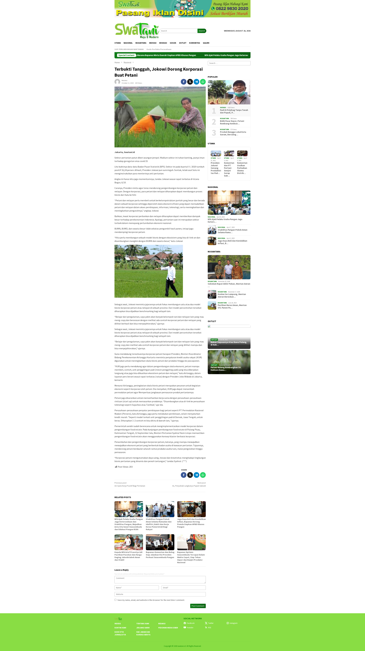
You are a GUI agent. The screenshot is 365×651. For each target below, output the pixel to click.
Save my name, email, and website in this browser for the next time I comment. (151, 600)
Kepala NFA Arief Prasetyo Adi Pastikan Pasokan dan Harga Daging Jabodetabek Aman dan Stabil (128, 556)
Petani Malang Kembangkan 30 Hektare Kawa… (226, 368)
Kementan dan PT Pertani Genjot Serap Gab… (229, 169)
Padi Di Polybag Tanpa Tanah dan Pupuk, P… (234, 111)
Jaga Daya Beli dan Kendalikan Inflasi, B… (232, 242)
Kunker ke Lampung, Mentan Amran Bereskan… (232, 295)
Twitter (210, 623)
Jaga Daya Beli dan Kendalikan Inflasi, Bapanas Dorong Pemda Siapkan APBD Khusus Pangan (191, 523)
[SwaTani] (136, 30)
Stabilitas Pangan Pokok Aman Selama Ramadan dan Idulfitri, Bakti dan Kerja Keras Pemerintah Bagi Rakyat (159, 524)
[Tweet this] (190, 82)
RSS (209, 627)
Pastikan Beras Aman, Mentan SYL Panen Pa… (232, 306)
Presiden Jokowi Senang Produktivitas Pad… (216, 168)
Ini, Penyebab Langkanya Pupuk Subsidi (189, 484)
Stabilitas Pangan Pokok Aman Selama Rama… (232, 231)
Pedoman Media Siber (168, 628)
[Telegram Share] (196, 82)
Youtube (190, 627)
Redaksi (162, 623)
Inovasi (223, 108)
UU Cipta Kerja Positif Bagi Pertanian (129, 484)
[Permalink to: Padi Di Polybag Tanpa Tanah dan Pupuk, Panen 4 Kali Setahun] (229, 92)
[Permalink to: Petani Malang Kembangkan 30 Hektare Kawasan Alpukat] (229, 362)
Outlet (214, 340)
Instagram (234, 623)
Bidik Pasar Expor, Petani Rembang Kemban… (232, 122)
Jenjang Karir (143, 628)
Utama (213, 158)
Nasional (211, 217)
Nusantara (224, 118)
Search (202, 30)
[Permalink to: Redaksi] (117, 81)
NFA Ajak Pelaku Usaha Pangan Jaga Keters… (225, 220)
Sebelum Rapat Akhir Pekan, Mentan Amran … (229, 285)
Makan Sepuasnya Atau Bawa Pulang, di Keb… (229, 343)
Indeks (117, 623)
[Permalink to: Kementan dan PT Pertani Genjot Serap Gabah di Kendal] (229, 153)
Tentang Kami (142, 623)
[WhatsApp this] (203, 82)
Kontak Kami (120, 628)
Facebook (190, 623)
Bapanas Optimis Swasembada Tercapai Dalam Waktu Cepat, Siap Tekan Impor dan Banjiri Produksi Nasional (191, 557)
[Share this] (183, 82)
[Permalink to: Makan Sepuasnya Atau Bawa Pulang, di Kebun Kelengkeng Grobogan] (229, 337)
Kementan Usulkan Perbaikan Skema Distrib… (242, 168)
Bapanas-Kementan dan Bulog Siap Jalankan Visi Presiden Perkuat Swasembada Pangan (160, 555)
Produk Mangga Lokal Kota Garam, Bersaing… (233, 133)
